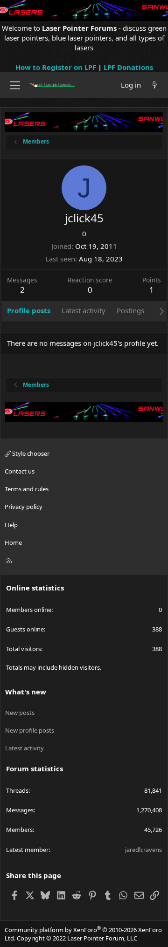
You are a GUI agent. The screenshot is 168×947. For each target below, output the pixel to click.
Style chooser (30, 453)
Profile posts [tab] (28, 310)
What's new (25, 691)
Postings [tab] (130, 310)
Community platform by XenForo (83, 934)
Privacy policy (23, 506)
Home (13, 542)
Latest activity (24, 748)
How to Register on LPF (55, 67)
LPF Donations (128, 67)
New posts (20, 712)
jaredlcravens (143, 849)
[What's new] (155, 85)
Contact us (20, 471)
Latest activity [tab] (83, 310)
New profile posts (29, 730)
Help (11, 525)
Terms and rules (27, 489)
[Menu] (15, 85)
